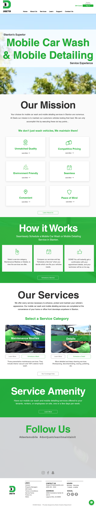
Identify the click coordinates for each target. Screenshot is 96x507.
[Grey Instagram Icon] (43, 473)
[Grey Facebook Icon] (48, 473)
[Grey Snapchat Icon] (53, 473)
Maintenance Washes (12, 262)
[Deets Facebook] (76, 494)
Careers (27, 485)
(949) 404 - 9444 (51, 487)
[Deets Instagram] (72, 494)
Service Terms (29, 493)
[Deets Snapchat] (68, 494)
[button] (59, 11)
